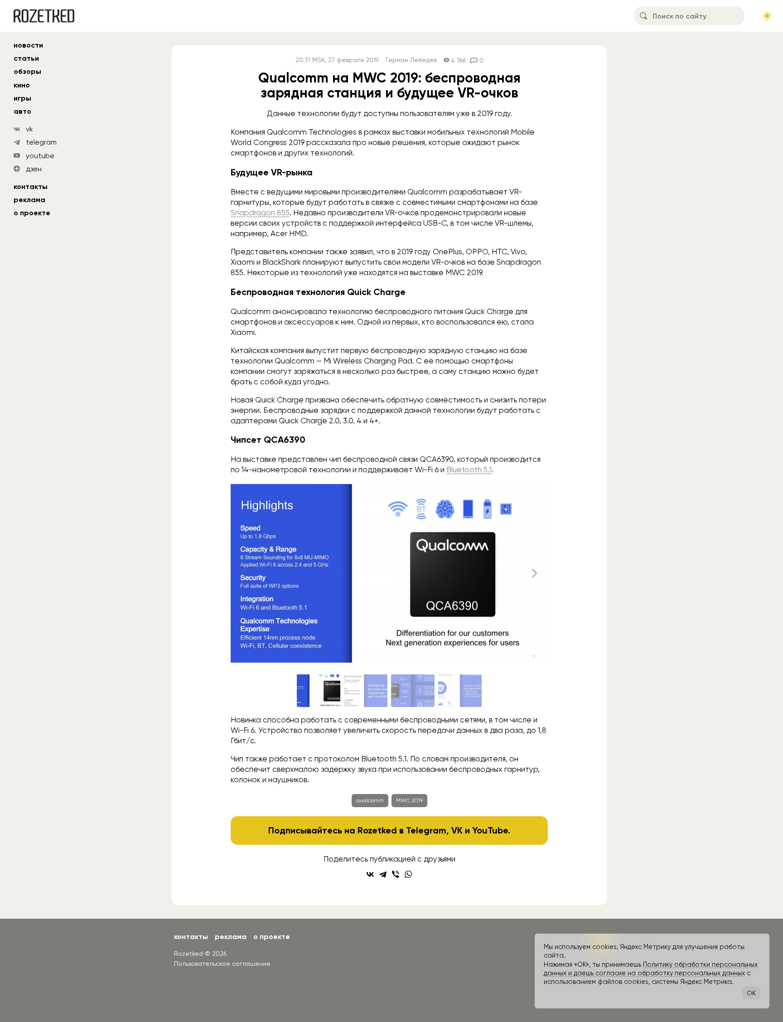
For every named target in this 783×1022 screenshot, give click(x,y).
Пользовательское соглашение (222, 963)
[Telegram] (382, 874)
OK (751, 993)
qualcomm (370, 800)
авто (22, 111)
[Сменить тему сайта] (767, 16)
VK (457, 830)
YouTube (490, 830)
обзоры (27, 71)
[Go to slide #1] (318, 690)
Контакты (31, 186)
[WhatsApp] (408, 874)
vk (29, 129)
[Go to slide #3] (413, 690)
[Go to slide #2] (365, 690)
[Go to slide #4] (460, 690)
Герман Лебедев (411, 60)
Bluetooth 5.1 (469, 469)
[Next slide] (533, 573)
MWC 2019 (409, 800)
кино (22, 85)
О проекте (32, 212)
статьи (26, 58)
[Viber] (395, 874)
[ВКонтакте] (370, 874)
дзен (34, 169)
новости (28, 45)
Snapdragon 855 (260, 212)
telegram (41, 142)
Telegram (426, 830)
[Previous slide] (244, 573)
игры (22, 98)
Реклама (29, 199)
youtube (40, 155)
